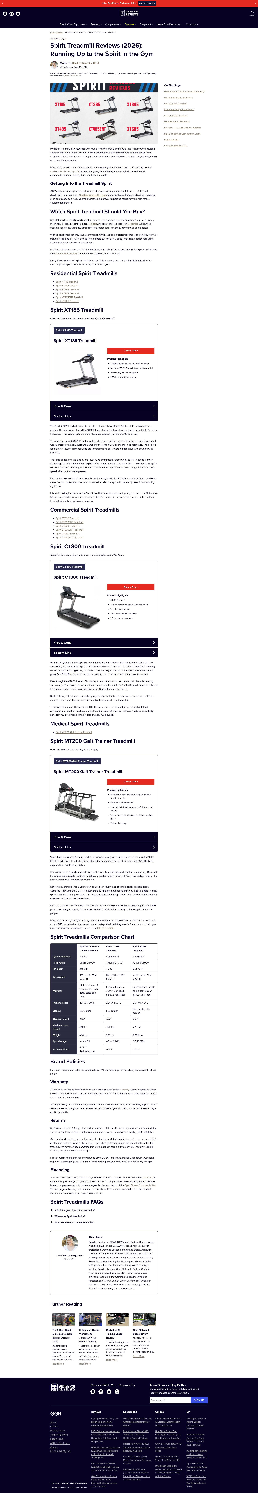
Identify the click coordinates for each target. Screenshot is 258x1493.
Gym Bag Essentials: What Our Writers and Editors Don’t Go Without (137, 1422)
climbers (92, 223)
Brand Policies (171, 139)
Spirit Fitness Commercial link (140, 1185)
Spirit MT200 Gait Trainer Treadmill (74, 732)
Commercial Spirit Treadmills (179, 109)
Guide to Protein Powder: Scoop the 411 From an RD (167, 1458)
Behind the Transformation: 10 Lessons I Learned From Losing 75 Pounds (168, 1422)
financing (147, 1177)
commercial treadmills (65, 253)
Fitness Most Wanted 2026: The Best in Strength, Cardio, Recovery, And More (136, 1447)
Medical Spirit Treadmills (177, 121)
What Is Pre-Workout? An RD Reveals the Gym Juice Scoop (168, 1447)
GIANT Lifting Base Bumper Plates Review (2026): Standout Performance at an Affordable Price (104, 1481)
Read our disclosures (73, 76)
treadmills (133, 223)
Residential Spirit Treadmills (178, 97)
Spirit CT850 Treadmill (67, 526)
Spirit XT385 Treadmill (67, 289)
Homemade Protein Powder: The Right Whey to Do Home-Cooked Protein (195, 1439)
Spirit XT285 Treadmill (67, 285)
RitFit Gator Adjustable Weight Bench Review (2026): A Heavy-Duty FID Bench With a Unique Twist (105, 1436)
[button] (2, 3)
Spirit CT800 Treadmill (67, 518)
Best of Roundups (58, 39)
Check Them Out (147, 3)
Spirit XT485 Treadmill (67, 293)
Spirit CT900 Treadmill (67, 533)
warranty (124, 1089)
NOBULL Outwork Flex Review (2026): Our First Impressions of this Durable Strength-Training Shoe (105, 1452)
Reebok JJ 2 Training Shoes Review (114, 1334)
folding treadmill (105, 928)
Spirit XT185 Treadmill (67, 281)
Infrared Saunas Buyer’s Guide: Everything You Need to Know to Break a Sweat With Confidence (168, 1471)
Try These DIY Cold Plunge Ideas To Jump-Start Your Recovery (197, 1467)
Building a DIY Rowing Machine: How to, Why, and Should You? (196, 1454)
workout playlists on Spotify (64, 171)
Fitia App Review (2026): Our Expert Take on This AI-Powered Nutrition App (104, 1422)
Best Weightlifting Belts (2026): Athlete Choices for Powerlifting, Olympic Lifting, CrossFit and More (136, 1474)
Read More (58, 1363)
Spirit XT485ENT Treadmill (69, 297)
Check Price (131, 350)
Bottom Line (62, 416)
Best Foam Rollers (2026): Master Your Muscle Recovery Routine (137, 1460)
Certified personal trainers (92, 195)
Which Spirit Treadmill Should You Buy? (184, 91)
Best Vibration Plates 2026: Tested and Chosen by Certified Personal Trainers (136, 1434)
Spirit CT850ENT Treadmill (69, 529)
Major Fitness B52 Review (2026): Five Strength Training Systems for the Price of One (105, 1467)
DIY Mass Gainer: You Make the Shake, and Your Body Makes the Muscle (196, 1481)
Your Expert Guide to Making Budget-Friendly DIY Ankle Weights (196, 1423)
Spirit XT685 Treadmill (67, 301)
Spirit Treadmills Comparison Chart (182, 133)
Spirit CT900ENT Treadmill (70, 537)
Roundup (59, 32)
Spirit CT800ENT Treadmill (69, 522)
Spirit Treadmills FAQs (176, 145)
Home (52, 32)
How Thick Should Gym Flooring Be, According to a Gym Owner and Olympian (168, 1434)
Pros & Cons (62, 406)
